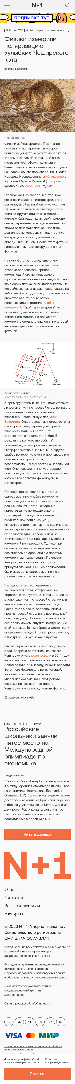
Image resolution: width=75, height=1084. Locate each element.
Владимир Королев (15, 68)
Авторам (13, 914)
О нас (10, 889)
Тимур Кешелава (14, 775)
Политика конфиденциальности (58, 1061)
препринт (54, 181)
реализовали (41, 655)
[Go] (7, 5)
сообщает (32, 186)
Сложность (16, 897)
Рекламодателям (22, 905)
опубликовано (53, 176)
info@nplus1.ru (40, 1003)
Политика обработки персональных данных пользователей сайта (33, 1047)
